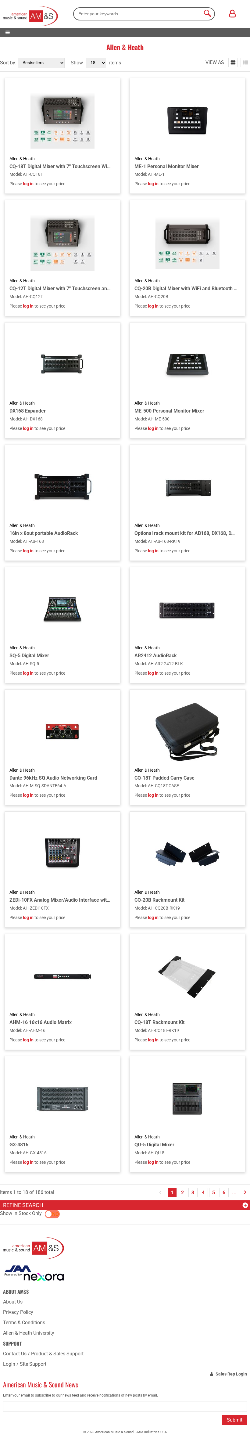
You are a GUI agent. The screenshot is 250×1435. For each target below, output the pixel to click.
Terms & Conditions (24, 1322)
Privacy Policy (18, 1312)
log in (28, 183)
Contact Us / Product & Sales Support (43, 1354)
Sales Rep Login (231, 1374)
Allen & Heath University (28, 1333)
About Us (13, 1302)
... (234, 1192)
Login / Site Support (24, 1364)
